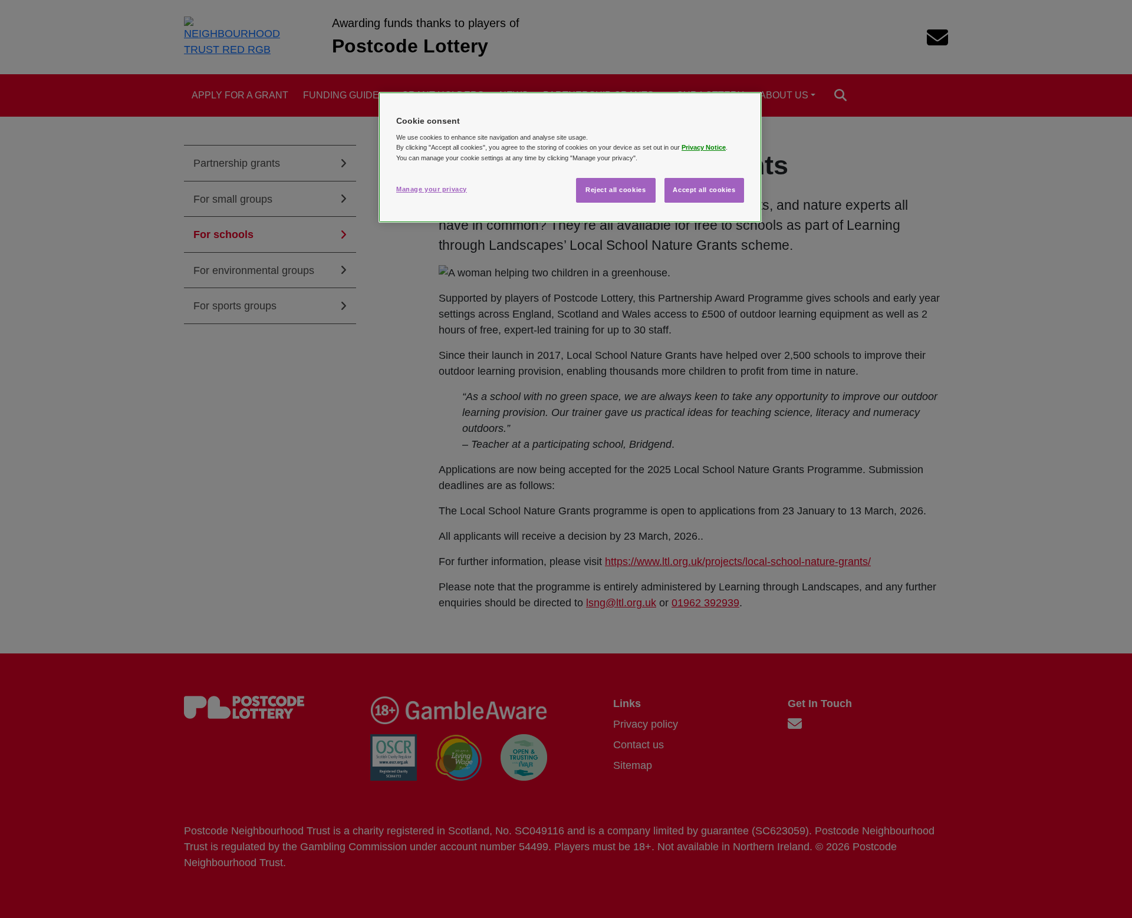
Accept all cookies (704, 189)
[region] (570, 157)
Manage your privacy (431, 189)
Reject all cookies (615, 189)
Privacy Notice (704, 147)
